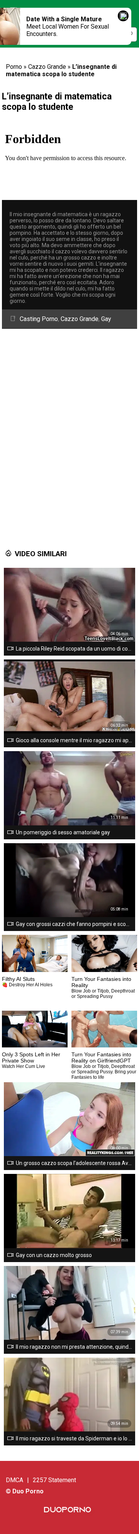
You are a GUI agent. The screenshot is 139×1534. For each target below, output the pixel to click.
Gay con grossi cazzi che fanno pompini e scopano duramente (74, 924)
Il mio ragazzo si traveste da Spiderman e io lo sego (74, 1438)
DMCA (14, 1480)
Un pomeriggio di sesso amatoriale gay (63, 832)
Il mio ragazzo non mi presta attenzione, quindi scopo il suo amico (74, 1347)
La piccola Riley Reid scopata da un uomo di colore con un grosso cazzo (74, 649)
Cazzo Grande (47, 66)
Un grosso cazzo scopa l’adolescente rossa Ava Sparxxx (74, 1163)
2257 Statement (54, 1480)
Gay (106, 319)
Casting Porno (39, 319)
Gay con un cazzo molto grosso (54, 1255)
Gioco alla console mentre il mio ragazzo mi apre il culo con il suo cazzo (74, 740)
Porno (14, 66)
